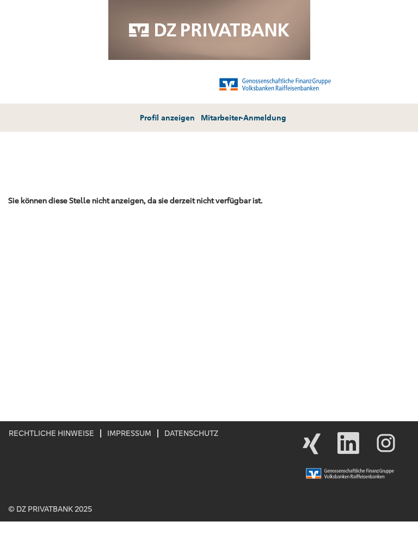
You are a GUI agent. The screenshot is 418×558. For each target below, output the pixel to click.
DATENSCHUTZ (191, 433)
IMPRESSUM (129, 433)
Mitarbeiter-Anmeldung (243, 118)
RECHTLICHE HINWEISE (51, 433)
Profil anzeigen (167, 118)
